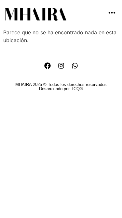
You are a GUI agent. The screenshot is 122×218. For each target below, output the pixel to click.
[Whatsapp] (74, 65)
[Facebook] (47, 65)
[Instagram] (61, 65)
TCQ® (77, 88)
